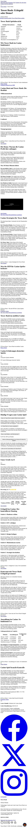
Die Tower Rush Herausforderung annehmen (11, 214)
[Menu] (1, 5)
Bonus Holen (4, 347)
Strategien (10, 2)
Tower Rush (3, 1)
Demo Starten (4, 83)
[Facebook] (14, 741)
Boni (7, 2)
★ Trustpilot (3, 796)
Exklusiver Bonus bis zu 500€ (8, 85)
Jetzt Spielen (3, 213)
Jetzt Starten (3, 143)
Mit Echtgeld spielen (6, 18)
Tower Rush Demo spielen (18, 18)
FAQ (14, 2)
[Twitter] (14, 768)
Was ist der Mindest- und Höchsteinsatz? (10, 434)
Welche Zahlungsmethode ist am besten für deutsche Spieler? (14, 440)
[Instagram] (14, 795)
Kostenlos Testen (5, 311)
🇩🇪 (25, 825)
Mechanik (3, 2)
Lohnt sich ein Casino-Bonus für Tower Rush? (11, 448)
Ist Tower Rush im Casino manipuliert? (9, 426)
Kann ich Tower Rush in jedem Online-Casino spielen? (13, 418)
